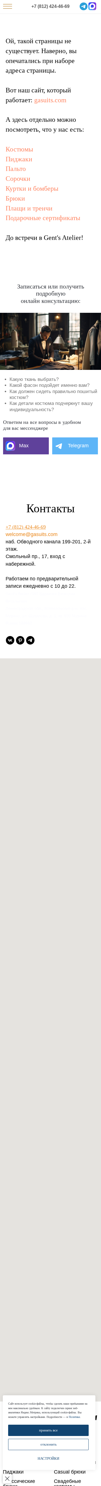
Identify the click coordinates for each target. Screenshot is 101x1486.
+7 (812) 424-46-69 (50, 6)
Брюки (15, 198)
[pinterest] (20, 640)
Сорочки (18, 178)
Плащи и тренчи (29, 208)
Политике (74, 1416)
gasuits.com (50, 100)
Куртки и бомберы (32, 188)
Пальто (16, 168)
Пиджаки (19, 159)
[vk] (10, 640)
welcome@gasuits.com (32, 534)
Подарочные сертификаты (43, 218)
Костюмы (19, 149)
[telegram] (30, 640)
